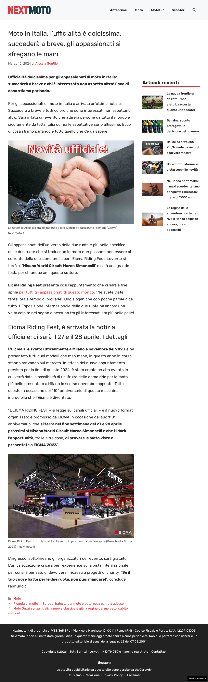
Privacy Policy (113, 675)
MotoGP (157, 10)
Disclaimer (133, 675)
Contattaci (158, 651)
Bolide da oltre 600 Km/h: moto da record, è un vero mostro (183, 147)
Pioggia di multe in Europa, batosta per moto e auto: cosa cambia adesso (68, 603)
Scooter (178, 10)
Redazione (92, 675)
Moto (139, 10)
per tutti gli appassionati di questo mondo (56, 292)
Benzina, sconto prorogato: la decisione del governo (183, 126)
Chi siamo (75, 675)
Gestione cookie (197, 678)
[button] (194, 10)
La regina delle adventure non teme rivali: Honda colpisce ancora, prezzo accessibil (182, 219)
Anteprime (118, 10)
